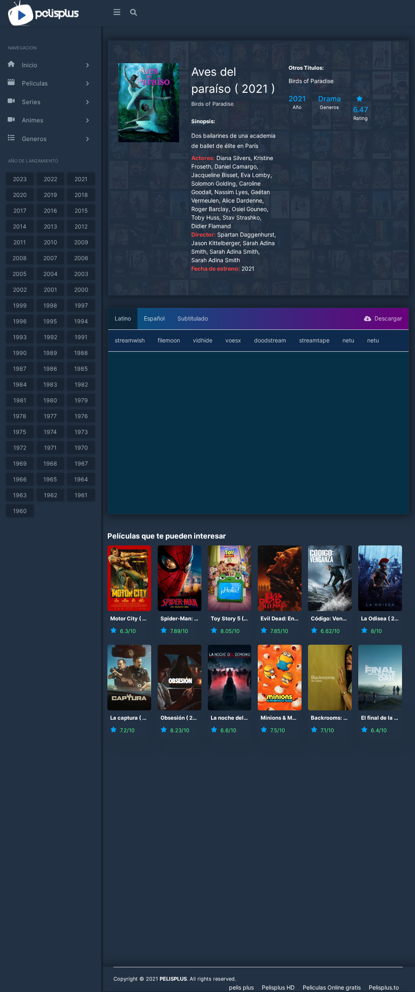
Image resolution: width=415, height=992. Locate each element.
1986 (50, 368)
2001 (50, 289)
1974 (50, 431)
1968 (50, 463)
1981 (19, 400)
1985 (81, 368)
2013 (50, 226)
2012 (81, 226)
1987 (19, 368)
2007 (50, 257)
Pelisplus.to (384, 987)
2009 (81, 242)
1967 (81, 463)
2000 (81, 289)
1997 (81, 305)
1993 (20, 337)
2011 (19, 242)
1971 (50, 447)
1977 (50, 416)
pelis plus (241, 987)
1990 (20, 352)
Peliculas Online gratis (332, 987)
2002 (20, 289)
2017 (19, 210)
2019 (50, 194)
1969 (20, 463)
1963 (20, 495)
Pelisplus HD (278, 987)
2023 (20, 178)
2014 (19, 226)
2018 (81, 194)
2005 (20, 273)
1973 (81, 431)
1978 (19, 416)
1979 (81, 400)
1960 (20, 510)
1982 (81, 384)
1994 (81, 321)
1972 (19, 447)
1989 (50, 352)
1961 (81, 495)
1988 (81, 352)
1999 (20, 305)
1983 (50, 384)
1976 (81, 416)
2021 (81, 178)
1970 (81, 447)
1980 (50, 400)
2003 (81, 273)
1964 (81, 479)
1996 (20, 321)
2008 (20, 257)
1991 (81, 337)
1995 (50, 321)
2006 (81, 257)
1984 (20, 384)
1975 (19, 431)
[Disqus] (258, 857)
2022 (50, 178)
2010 (50, 242)
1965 (50, 479)
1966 (20, 479)
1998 (50, 305)
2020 (20, 194)
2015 (81, 210)
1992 (50, 337)
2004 (50, 273)
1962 (50, 495)
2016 (50, 210)
